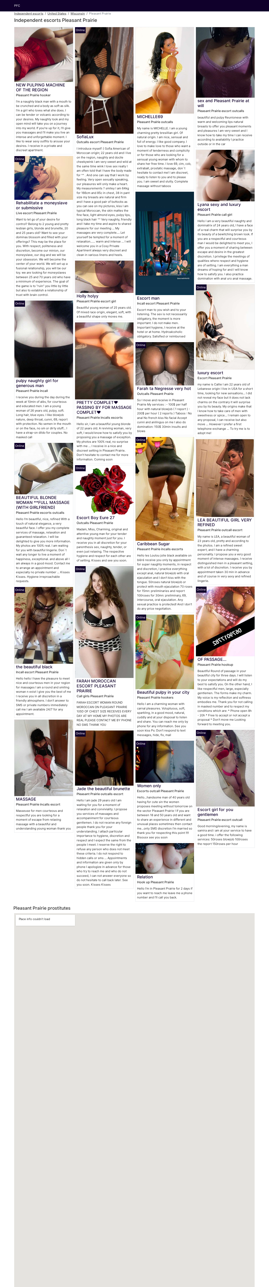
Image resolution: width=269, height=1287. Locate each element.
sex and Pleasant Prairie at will (223, 103)
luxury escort (210, 372)
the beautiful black (34, 666)
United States (56, 13)
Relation (145, 876)
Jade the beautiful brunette (103, 788)
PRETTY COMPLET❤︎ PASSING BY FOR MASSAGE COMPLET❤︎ (104, 407)
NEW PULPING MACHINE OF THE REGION (40, 87)
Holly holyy (87, 296)
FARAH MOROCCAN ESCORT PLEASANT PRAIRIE (96, 686)
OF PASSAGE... (212, 659)
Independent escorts (28, 13)
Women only (149, 785)
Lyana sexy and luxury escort (219, 207)
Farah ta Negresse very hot (164, 388)
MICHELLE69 (150, 116)
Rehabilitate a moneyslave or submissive (41, 205)
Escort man (148, 298)
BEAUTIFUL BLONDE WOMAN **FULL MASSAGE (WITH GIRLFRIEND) (43, 502)
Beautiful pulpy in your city (163, 692)
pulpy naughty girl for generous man (37, 383)
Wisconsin (77, 13)
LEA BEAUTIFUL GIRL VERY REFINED (225, 522)
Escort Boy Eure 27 (96, 517)
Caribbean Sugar (153, 543)
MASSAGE (26, 799)
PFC (17, 5)
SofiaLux (85, 136)
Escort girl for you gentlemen (215, 812)
